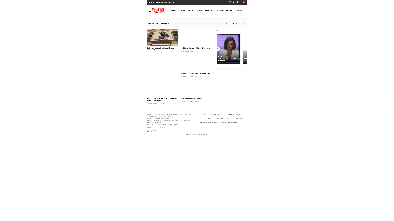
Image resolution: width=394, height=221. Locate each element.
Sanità (206, 10)
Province (220, 10)
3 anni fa (191, 101)
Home (228, 24)
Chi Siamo (152, 2)
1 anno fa (157, 53)
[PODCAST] (244, 2)
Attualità (181, 10)
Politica (190, 10)
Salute (238, 114)
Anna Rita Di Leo (151, 53)
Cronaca (172, 10)
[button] (217, 48)
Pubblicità (159, 2)
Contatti (228, 118)
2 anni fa (191, 51)
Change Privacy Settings (209, 122)
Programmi (238, 10)
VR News (229, 10)
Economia (198, 10)
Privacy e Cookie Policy (229, 122)
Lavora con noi (169, 2)
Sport (213, 10)
